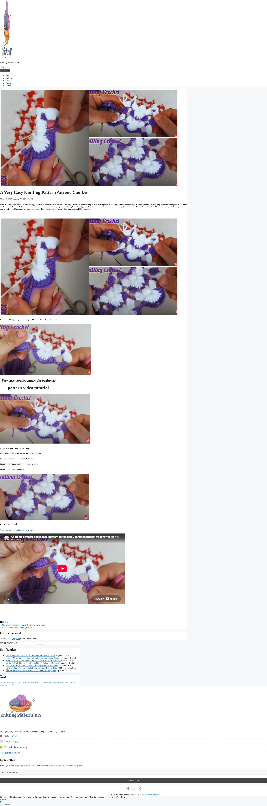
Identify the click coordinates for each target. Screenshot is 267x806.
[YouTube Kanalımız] (133, 788)
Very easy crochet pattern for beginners (17, 530)
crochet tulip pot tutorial (9, 682)
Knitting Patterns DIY (9, 62)
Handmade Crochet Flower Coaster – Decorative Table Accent (33, 660)
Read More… (6, 805)
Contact (9, 85)
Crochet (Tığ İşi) (11, 741)
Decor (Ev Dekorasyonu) (15, 747)
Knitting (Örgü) (11, 736)
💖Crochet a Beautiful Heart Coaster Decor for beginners (31, 670)
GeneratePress (152, 795)
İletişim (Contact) (12, 753)
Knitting (9, 78)
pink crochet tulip (63, 682)
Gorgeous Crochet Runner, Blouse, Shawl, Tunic (23, 625)
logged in (16, 638)
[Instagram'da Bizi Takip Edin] (127, 788)
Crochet (9, 80)
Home (8, 75)
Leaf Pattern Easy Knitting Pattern (17, 628)
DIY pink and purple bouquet (29, 682)
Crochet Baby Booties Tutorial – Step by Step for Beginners (32, 665)
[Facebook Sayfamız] (140, 788)
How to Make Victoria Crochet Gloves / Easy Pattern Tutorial (33, 668)
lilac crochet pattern (48, 682)
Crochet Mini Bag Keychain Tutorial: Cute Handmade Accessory (34, 658)
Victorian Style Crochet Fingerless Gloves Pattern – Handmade (33, 663)
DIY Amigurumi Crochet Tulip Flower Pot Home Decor (30, 655)
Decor (8, 83)
